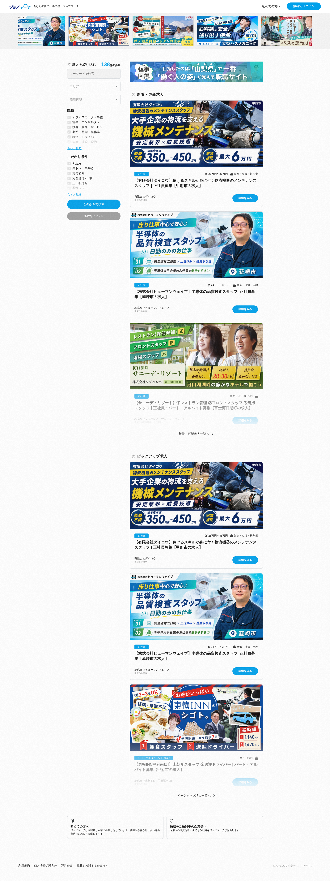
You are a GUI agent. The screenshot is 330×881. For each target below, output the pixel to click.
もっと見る (74, 148)
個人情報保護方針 (45, 865)
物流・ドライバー (84, 137)
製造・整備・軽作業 (86, 132)
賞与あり (78, 173)
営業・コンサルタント (87, 122)
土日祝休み (80, 183)
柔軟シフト (80, 188)
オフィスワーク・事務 (87, 117)
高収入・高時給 (83, 168)
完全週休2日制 (82, 178)
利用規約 (24, 865)
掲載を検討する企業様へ (92, 865)
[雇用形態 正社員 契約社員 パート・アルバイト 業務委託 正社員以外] (94, 99)
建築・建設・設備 (84, 142)
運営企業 (67, 865)
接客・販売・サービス (87, 127)
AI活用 (76, 163)
